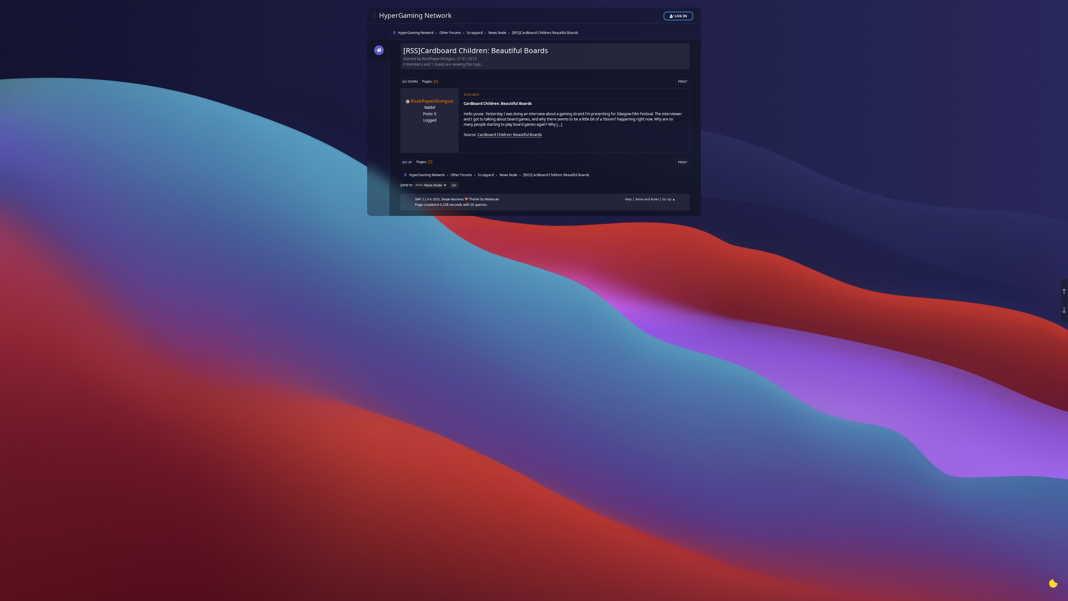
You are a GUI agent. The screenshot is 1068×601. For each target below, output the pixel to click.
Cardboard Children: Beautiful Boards (510, 134)
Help (628, 199)
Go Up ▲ (668, 199)
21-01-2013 (471, 94)
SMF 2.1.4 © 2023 (427, 199)
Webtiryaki (492, 199)
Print (682, 81)
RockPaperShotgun (432, 101)
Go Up (407, 162)
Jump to (406, 185)
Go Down (410, 81)
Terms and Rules (647, 199)
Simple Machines (452, 199)
